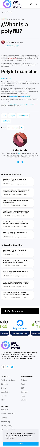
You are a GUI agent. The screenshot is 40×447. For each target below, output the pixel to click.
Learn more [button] (10, 438)
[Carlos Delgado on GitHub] (22, 162)
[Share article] (22, 127)
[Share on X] (13, 127)
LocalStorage (13, 96)
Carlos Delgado (20, 150)
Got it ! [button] (21, 443)
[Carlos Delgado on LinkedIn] (18, 162)
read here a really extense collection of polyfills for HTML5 (20, 104)
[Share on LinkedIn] (17, 127)
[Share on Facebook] (9, 127)
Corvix (18, 153)
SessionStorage (25, 96)
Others (4, 19)
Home (3, 12)
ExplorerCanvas (6, 79)
